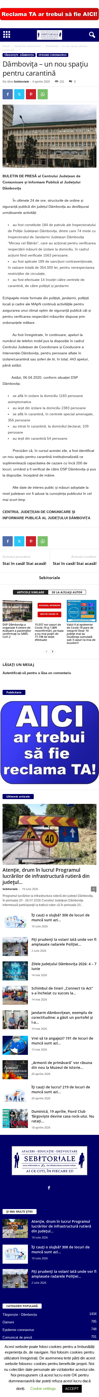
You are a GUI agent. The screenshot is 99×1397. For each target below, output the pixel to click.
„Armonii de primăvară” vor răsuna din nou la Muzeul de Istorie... (61, 1065)
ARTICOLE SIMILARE (30, 592)
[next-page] (52, 651)
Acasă (6, 46)
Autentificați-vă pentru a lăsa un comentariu (37, 673)
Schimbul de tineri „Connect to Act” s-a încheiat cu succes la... (62, 990)
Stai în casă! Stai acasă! (24, 563)
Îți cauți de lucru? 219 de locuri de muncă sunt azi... (60, 1089)
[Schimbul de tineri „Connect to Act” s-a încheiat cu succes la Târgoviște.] (15, 995)
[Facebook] (8, 94)
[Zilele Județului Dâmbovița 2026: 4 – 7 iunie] (15, 970)
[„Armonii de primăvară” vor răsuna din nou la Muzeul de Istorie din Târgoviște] (15, 1069)
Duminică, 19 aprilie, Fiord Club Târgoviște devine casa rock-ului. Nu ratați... (62, 1116)
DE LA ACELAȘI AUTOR (67, 592)
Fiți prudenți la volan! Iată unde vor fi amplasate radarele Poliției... (63, 942)
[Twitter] (19, 94)
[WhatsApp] (43, 94)
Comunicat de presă (17, 1337)
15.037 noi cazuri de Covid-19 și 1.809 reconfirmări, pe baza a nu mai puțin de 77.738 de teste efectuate (49, 632)
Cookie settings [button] (43, 1388)
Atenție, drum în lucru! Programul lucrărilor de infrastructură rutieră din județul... (46, 876)
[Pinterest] (31, 94)
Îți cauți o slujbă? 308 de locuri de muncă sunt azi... (60, 917)
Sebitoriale (21, 81)
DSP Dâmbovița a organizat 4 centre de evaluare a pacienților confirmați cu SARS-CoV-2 (17, 631)
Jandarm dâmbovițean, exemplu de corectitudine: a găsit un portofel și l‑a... (62, 1017)
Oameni (8, 1322)
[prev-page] (46, 651)
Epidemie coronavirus (27, 46)
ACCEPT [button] (72, 1389)
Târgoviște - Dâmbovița (19, 55)
